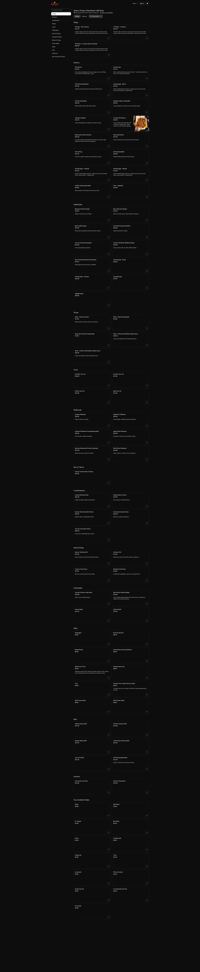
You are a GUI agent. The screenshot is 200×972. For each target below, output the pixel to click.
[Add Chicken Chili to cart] (147, 563)
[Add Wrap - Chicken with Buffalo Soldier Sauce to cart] (108, 362)
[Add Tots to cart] (108, 695)
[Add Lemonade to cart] (108, 883)
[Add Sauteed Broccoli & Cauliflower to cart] (147, 661)
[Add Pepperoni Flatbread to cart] (147, 425)
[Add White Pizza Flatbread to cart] (147, 459)
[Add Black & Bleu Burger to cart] (108, 237)
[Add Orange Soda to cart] (147, 849)
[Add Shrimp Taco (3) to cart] (108, 402)
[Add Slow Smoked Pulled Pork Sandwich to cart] (108, 271)
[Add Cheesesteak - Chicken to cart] (108, 288)
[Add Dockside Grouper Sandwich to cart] (147, 237)
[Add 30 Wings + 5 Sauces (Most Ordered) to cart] (108, 55)
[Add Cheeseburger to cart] (147, 288)
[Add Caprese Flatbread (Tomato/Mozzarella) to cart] (108, 442)
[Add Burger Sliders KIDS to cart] (108, 752)
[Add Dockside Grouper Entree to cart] (147, 523)
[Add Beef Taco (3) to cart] (147, 402)
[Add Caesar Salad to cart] (147, 620)
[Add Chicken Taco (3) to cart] (147, 385)
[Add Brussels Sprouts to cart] (147, 644)
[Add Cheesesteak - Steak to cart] (147, 271)
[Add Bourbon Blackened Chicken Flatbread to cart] (108, 459)
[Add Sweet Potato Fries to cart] (147, 678)
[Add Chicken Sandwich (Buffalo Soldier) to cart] (147, 254)
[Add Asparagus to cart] (108, 644)
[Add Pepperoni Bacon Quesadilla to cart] (147, 112)
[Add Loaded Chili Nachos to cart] (147, 129)
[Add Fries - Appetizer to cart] (147, 197)
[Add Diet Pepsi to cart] (147, 815)
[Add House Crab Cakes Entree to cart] (108, 540)
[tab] (77, 16)
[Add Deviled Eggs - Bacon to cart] (147, 95)
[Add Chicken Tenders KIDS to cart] (147, 735)
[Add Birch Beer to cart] (147, 832)
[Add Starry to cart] (108, 849)
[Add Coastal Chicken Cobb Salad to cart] (108, 604)
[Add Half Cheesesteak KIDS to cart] (147, 769)
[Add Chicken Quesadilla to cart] (108, 112)
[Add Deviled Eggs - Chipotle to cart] (108, 180)
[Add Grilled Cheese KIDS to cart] (108, 735)
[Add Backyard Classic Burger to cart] (108, 220)
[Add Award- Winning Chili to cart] (108, 563)
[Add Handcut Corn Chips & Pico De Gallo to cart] (147, 695)
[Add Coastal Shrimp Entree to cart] (108, 506)
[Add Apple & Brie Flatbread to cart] (147, 442)
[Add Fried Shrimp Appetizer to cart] (108, 95)
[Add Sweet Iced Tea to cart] (108, 900)
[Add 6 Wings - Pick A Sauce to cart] (108, 38)
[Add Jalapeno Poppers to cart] (108, 129)
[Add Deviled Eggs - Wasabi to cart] (147, 180)
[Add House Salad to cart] (108, 620)
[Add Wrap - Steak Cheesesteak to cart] (147, 328)
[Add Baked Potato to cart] (108, 661)
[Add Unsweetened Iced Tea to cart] (147, 900)
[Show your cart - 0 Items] (147, 3)
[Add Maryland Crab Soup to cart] (147, 580)
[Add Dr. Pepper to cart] (108, 832)
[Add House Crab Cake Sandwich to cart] (108, 254)
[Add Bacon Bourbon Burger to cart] (147, 220)
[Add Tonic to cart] (147, 866)
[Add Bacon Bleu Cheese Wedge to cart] (147, 604)
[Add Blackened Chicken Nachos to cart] (108, 146)
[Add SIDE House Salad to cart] (108, 711)
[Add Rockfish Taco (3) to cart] (108, 385)
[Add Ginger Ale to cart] (108, 866)
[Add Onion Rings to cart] (108, 163)
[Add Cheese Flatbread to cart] (108, 425)
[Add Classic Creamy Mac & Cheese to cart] (108, 483)
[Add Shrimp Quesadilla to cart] (147, 163)
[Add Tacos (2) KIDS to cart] (108, 769)
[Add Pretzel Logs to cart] (147, 78)
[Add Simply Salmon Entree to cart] (147, 506)
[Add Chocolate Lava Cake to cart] (108, 792)
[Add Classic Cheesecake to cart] (147, 792)
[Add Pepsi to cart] (108, 815)
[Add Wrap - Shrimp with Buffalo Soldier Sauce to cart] (147, 345)
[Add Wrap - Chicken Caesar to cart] (108, 328)
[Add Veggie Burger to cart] (108, 305)
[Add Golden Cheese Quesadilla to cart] (108, 197)
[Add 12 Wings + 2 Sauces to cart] (147, 38)
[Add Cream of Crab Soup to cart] (108, 580)
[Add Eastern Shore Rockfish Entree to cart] (108, 523)
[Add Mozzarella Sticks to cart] (147, 146)
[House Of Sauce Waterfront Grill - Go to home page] (55, 3)
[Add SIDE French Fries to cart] (108, 678)
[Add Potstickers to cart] (108, 78)
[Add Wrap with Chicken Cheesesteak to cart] (108, 345)
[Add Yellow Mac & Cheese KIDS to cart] (147, 752)
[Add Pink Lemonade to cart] (147, 883)
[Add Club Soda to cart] (108, 917)
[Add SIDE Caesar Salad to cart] (147, 711)
